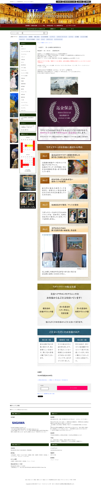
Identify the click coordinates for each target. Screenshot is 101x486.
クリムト (43, 39)
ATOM (74, 479)
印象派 (42, 42)
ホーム (38, 42)
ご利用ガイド (53, 28)
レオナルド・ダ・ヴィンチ (62, 36)
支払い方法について (29, 479)
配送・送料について (38, 479)
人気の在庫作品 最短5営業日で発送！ (27, 118)
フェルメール (21, 39)
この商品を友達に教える (42, 380)
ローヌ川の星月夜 (44, 36)
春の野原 (30, 36)
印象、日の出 (36, 36)
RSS (71, 479)
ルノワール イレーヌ (58, 39)
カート (72, 28)
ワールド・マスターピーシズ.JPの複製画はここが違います (27, 127)
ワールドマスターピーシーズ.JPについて (36, 28)
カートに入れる (73, 388)
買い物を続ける (65, 380)
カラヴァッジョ (49, 39)
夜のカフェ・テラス (23, 36)
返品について (40, 393)
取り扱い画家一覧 (24, 129)
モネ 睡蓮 (77, 36)
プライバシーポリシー (65, 479)
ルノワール (71, 36)
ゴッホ (38, 39)
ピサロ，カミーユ (48, 42)
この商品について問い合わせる (54, 380)
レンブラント (52, 36)
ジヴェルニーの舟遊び (30, 39)
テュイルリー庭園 (84, 36)
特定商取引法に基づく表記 (49, 393)
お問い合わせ (63, 28)
